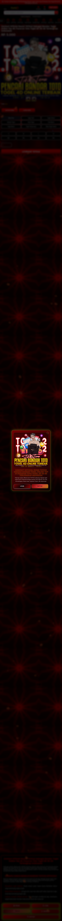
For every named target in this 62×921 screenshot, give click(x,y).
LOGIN (22, 486)
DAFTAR (39, 486)
